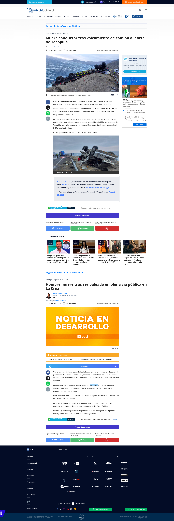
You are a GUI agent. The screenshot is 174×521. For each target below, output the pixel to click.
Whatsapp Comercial (101, 509)
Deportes (67, 16)
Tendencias (76, 16)
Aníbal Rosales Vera (60, 293)
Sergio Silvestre (60, 301)
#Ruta (64, 184)
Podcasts (30, 16)
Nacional (38, 16)
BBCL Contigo (105, 16)
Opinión (84, 16)
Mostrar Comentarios (82, 215)
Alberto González (54, 47)
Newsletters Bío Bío (90, 2)
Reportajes (31, 495)
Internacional (48, 16)
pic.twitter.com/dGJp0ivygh (97, 187)
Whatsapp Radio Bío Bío (137, 509)
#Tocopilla (61, 182)
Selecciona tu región (36, 2)
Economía (58, 16)
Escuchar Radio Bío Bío (135, 2)
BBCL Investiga (94, 16)
